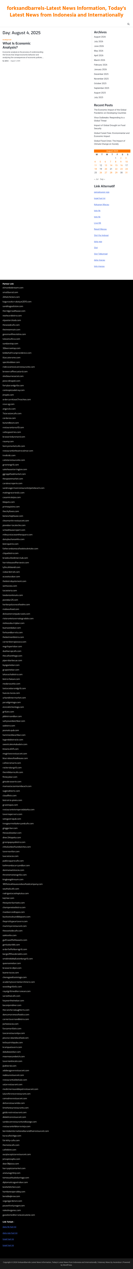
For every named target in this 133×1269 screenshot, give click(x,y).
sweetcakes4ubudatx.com (15, 744)
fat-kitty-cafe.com (11, 1140)
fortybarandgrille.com (13, 385)
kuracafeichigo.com (12, 1135)
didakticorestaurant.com (14, 1117)
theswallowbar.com (12, 833)
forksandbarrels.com (13, 632)
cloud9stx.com (9, 795)
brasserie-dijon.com (12, 968)
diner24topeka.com (12, 837)
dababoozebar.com (12, 1052)
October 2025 (100, 83)
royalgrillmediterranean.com (17, 991)
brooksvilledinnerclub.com (15, 558)
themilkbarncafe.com (13, 772)
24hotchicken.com (11, 297)
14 (111, 165)
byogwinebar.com (11, 665)
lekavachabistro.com (12, 674)
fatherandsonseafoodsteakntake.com (20, 548)
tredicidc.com (9, 455)
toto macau (99, 266)
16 (121, 165)
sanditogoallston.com (13, 306)
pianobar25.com (10, 600)
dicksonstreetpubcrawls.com (16, 613)
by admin (6, 61)
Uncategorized (7, 39)
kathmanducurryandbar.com (16, 865)
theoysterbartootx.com (14, 902)
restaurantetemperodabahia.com (18, 809)
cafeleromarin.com (12, 763)
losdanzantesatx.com (13, 595)
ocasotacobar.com (11, 576)
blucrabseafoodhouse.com (15, 758)
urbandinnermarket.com (14, 697)
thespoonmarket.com (13, 478)
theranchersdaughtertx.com (16, 1010)
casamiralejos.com (12, 497)
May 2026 (98, 51)
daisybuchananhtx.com (13, 539)
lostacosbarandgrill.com (14, 688)
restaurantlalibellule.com (15, 1079)
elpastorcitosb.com (12, 320)
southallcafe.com (11, 888)
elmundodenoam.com (13, 287)
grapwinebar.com (11, 669)
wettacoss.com (10, 586)
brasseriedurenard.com (14, 436)
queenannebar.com (12, 963)
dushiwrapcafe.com (12, 651)
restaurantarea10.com (13, 427)
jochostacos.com (10, 1024)
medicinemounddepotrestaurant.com (20, 1089)
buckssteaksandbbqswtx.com (16, 916)
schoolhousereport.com (14, 530)
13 (106, 165)
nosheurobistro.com (12, 315)
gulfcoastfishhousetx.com (15, 940)
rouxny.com (8, 441)
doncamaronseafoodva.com (16, 1014)
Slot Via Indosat (101, 235)
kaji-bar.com (8, 898)
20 (106, 169)
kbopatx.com (9, 502)
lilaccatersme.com (11, 357)
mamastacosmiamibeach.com (17, 786)
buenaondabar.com (12, 627)
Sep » (102, 179)
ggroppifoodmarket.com (14, 474)
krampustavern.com (12, 1047)
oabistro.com (9, 725)
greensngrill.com (11, 464)
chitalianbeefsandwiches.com (17, 846)
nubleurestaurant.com (13, 1075)
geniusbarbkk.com (11, 944)
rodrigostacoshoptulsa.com (16, 893)
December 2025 (101, 74)
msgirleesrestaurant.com (15, 753)
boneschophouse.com (13, 516)
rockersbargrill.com (12, 767)
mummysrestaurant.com (15, 926)
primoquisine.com (11, 506)
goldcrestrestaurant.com (14, 1112)
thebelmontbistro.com (13, 637)
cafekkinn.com (9, 1149)
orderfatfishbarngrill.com (15, 949)
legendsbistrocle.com (13, 739)
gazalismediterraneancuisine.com (19, 1215)
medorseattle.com (11, 683)
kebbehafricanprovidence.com (17, 353)
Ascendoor (117, 1262)
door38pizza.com (11, 1163)
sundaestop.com (10, 343)
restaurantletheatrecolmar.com (18, 450)
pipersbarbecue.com (12, 660)
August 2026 (100, 37)
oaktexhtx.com (9, 935)
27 (106, 172)
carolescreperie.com (12, 483)
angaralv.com (9, 408)
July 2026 (98, 41)
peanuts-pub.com (11, 730)
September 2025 (101, 88)
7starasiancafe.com (12, 413)
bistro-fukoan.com (11, 679)
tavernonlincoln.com (12, 1061)
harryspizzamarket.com (14, 1168)
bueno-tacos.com (11, 972)
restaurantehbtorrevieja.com (16, 1126)
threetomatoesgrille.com (15, 874)
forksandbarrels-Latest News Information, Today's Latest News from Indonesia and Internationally (66, 11)
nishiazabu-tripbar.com (13, 623)
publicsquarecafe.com (13, 860)
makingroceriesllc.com (13, 492)
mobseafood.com (11, 609)
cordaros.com (9, 418)
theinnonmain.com (11, 329)
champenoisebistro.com (14, 907)
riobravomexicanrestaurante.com (19, 367)
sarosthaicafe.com (11, 996)
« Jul (96, 179)
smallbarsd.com (10, 292)
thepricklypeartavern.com (15, 921)
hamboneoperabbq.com (14, 1191)
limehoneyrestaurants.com (16, 1107)
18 (95, 169)
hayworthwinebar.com (13, 1000)
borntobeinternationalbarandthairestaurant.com (26, 1131)
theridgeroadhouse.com (14, 311)
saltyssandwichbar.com (14, 721)
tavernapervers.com (12, 814)
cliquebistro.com (10, 553)
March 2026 (99, 60)
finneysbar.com (10, 777)
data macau (99, 260)
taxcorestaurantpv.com (14, 1033)
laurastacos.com (10, 856)
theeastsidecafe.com (12, 930)
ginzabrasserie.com (12, 781)
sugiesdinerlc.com (11, 791)
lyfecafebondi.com (11, 567)
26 (101, 172)
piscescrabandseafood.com (16, 1038)
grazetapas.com (10, 805)
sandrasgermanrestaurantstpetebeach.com (23, 488)
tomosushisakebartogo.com (16, 1177)
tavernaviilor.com (11, 851)
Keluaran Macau (101, 204)
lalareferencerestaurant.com (17, 1093)
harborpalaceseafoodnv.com (16, 604)
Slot (96, 247)
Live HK (97, 223)
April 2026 (98, 55)
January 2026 (100, 69)
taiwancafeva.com (11, 339)
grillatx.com (8, 711)
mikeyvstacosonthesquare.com (17, 534)
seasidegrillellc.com (12, 986)
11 (95, 165)
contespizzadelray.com (14, 390)
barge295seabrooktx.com (15, 954)
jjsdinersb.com (9, 1065)
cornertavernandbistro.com (16, 1019)
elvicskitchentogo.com (13, 707)
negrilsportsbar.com (12, 646)
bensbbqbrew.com (11, 1196)
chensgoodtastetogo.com (15, 977)
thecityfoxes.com (11, 511)
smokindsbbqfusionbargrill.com (18, 958)
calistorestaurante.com (14, 460)
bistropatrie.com (10, 544)
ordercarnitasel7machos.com (17, 399)
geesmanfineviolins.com (14, 334)
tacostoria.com (10, 590)
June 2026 (99, 46)
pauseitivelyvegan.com (14, 1205)
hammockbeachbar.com (14, 735)
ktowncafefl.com (11, 749)
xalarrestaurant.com (12, 1084)
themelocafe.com (11, 1145)
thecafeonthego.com (12, 655)
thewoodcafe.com (11, 325)
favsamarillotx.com (12, 1028)
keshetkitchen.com (11, 1187)
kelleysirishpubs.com (13, 1042)
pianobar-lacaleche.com (14, 525)
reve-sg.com (8, 404)
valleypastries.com (12, 432)
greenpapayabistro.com (14, 842)
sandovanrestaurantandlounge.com (20, 1121)
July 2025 (98, 97)
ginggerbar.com (10, 828)
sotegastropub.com (12, 819)
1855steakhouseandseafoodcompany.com (23, 884)
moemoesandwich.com (14, 1056)
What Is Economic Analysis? (17, 45)
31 (126, 172)
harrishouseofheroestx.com (16, 562)
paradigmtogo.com (12, 702)
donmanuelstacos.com (13, 870)
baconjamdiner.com (12, 1005)
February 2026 (100, 65)
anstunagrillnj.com (11, 1173)
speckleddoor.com (11, 362)
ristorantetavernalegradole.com (18, 618)
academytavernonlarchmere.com (19, 982)
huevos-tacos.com (11, 693)
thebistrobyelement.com (14, 581)
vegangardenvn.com (12, 1201)
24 (126, 169)
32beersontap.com (11, 348)
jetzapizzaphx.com (11, 1159)
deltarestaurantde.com (14, 1103)
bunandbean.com (11, 422)
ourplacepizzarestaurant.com (17, 1154)
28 (111, 172)
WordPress (67, 1265)
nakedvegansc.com (12, 1210)
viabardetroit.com (11, 572)
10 (126, 162)
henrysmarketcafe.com (14, 446)
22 (116, 169)
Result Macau (100, 229)
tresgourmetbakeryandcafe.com (18, 823)
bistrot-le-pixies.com (12, 800)
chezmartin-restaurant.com (16, 520)
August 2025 (100, 93)
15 (116, 165)
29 (116, 172)
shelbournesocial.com (13, 376)
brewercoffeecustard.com (15, 371)
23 (121, 169)
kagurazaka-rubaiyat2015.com (17, 301)
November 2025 (101, 79)
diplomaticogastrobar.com (15, 1182)
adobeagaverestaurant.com (16, 1070)
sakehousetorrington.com (15, 469)
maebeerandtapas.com (14, 912)
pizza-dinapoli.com (11, 381)
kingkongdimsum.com (13, 879)
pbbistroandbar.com (12, 716)
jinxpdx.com (8, 394)
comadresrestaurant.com (15, 1098)
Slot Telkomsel (101, 254)
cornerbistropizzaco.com (14, 641)
